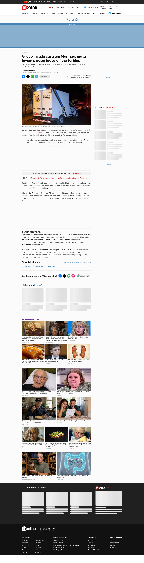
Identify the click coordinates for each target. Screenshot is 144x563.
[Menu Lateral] (121, 7)
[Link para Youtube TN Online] (53, 528)
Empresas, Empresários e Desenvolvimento (66, 545)
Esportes (24, 552)
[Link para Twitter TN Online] (45, 528)
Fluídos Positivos (58, 542)
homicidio (40, 266)
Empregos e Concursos (83, 13)
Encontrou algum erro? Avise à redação (77, 262)
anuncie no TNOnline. (74, 173)
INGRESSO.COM (38, 1)
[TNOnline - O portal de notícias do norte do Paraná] (29, 7)
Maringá (39, 132)
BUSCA (101, 1)
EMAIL (118, 1)
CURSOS (60, 1)
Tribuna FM (113, 545)
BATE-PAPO (110, 1)
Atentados (28, 266)
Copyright (91, 547)
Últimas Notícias (39, 540)
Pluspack (112, 550)
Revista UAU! (69, 13)
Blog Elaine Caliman (59, 547)
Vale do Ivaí (44, 13)
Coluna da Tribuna (58, 540)
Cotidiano (25, 550)
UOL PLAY (66, 1)
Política (60, 13)
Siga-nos (43, 76)
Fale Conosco (92, 540)
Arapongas (35, 13)
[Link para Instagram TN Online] (49, 528)
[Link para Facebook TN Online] (40, 528)
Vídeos (95, 13)
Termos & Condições (94, 550)
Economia (37, 552)
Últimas (102, 13)
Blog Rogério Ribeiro (59, 550)
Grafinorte (113, 547)
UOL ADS (72, 1)
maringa (51, 266)
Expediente (91, 545)
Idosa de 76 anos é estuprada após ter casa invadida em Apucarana (61, 178)
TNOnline (112, 540)
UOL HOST (47, 1)
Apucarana (25, 13)
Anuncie (90, 542)
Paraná (53, 13)
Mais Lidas (25, 540)
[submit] (117, 7)
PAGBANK (53, 1)
